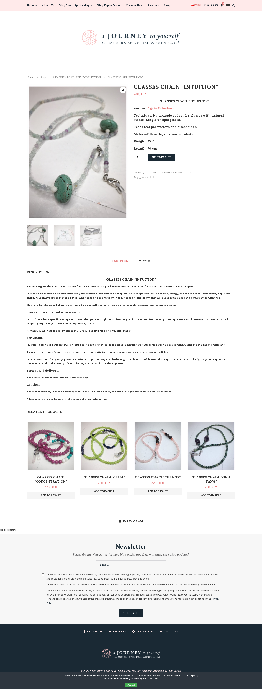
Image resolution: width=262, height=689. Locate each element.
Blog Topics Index (108, 5)
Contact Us (133, 5)
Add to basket (161, 157)
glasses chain (147, 177)
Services (153, 5)
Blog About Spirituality (74, 5)
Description (119, 261)
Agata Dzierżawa (160, 108)
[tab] (119, 261)
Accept (131, 685)
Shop (167, 5)
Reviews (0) (143, 261)
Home (30, 5)
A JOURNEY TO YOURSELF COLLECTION (77, 77)
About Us (48, 5)
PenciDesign (174, 670)
